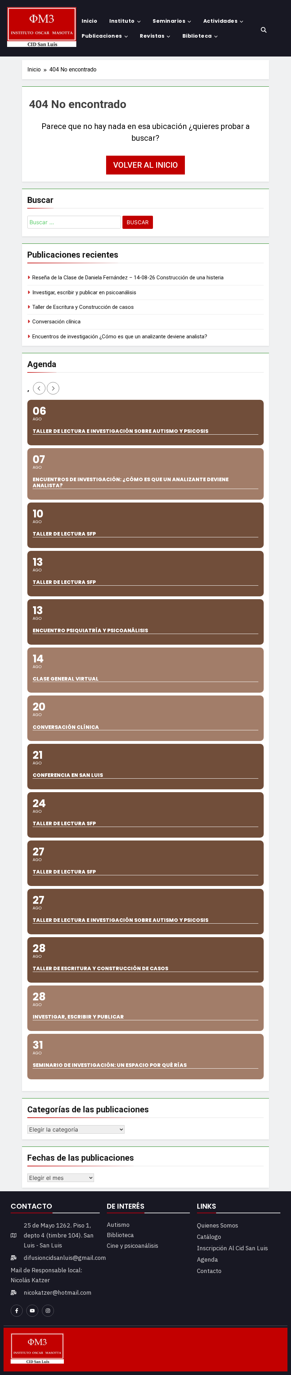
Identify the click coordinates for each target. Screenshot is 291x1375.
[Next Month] (53, 388)
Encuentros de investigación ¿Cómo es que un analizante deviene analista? (119, 336)
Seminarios (169, 21)
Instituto (122, 21)
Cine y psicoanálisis (132, 1246)
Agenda (207, 1259)
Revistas (152, 35)
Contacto (209, 1271)
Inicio (89, 21)
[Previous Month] (39, 388)
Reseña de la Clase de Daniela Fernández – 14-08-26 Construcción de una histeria (128, 277)
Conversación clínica (56, 321)
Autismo (118, 1225)
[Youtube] (32, 1311)
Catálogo (209, 1237)
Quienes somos (217, 1225)
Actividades (220, 21)
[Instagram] (48, 1311)
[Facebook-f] (17, 1311)
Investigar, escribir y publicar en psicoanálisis (84, 292)
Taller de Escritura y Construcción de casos (83, 307)
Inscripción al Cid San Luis (232, 1248)
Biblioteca (197, 35)
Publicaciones (102, 35)
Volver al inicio (145, 165)
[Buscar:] (74, 223)
